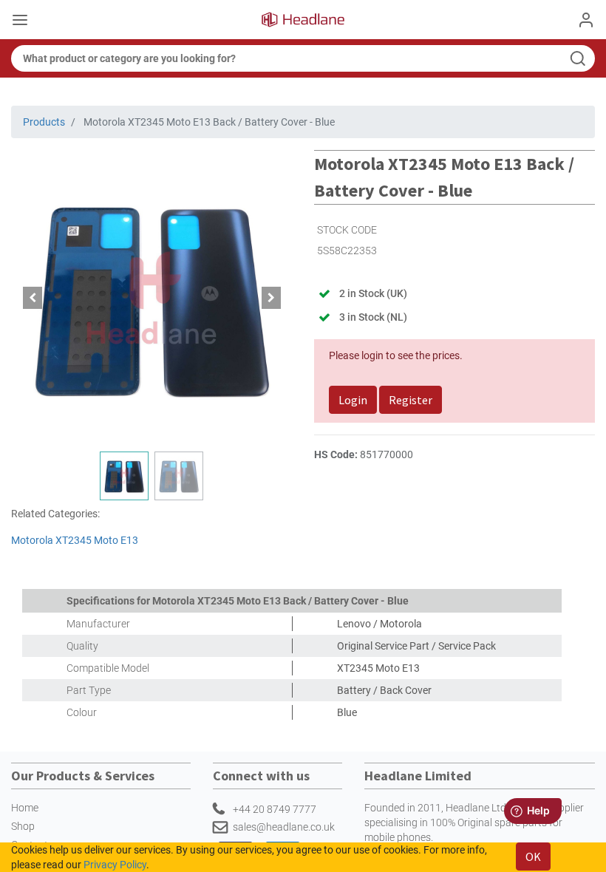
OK (533, 856)
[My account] (586, 20)
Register (410, 399)
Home (24, 808)
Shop (23, 826)
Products (44, 122)
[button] (32, 297)
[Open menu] (20, 21)
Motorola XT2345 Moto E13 (74, 540)
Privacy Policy (115, 865)
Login (352, 399)
